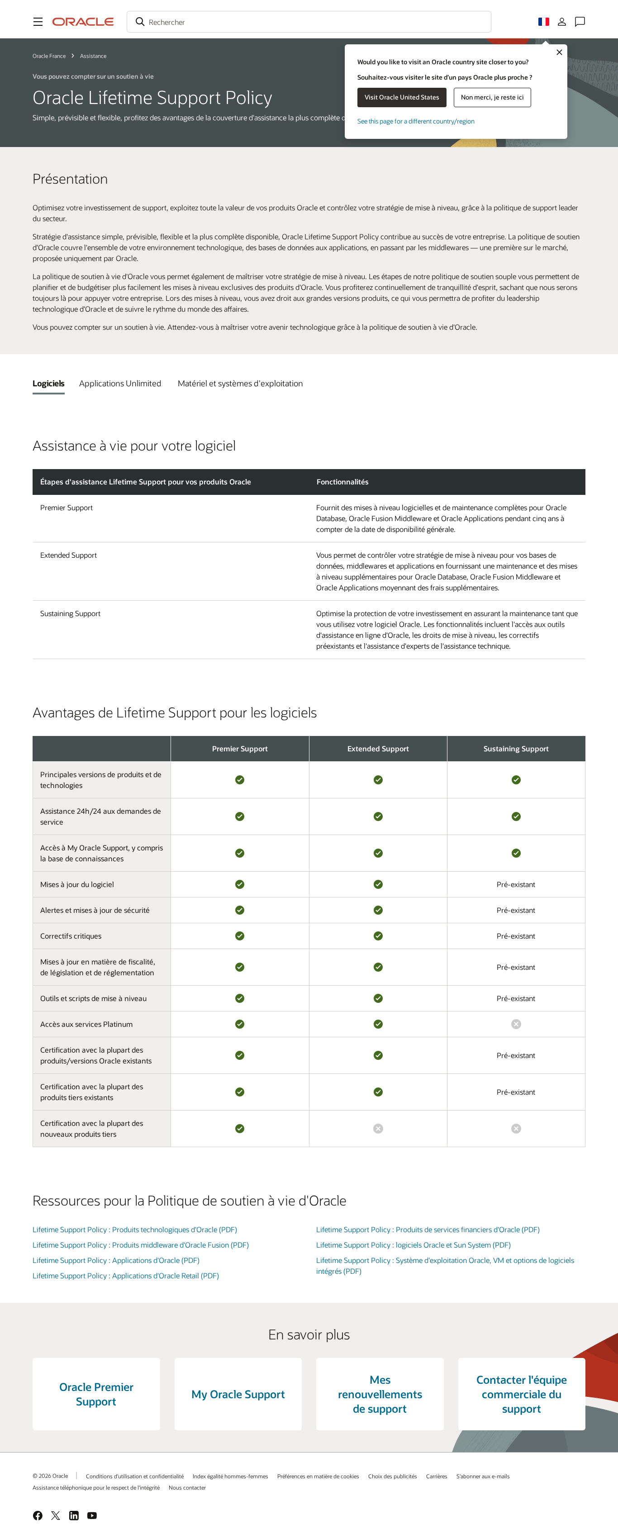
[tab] (49, 383)
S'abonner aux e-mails (483, 1476)
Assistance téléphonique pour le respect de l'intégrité (96, 1487)
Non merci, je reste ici (492, 97)
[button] (38, 21)
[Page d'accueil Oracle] (83, 22)
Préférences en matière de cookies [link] (318, 1476)
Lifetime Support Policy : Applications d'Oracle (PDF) (116, 1260)
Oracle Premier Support (96, 1394)
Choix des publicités (392, 1476)
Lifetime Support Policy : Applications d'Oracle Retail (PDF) (126, 1275)
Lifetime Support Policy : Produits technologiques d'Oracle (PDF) (135, 1229)
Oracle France (49, 55)
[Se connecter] (561, 21)
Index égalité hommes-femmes (230, 1476)
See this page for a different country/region (416, 121)
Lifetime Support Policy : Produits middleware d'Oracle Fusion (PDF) (141, 1244)
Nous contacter (187, 1487)
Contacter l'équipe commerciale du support (521, 1393)
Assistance (93, 55)
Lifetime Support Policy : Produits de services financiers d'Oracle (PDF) (428, 1229)
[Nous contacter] (580, 21)
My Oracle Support (238, 1394)
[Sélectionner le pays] (543, 21)
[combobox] (309, 22)
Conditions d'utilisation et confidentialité (135, 1476)
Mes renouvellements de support (380, 1393)
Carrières (436, 1476)
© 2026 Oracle (50, 1475)
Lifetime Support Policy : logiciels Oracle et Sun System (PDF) (413, 1244)
